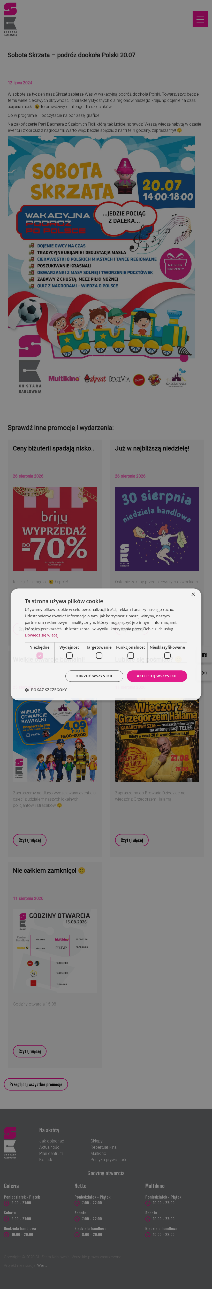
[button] (46, 690)
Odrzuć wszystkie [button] (94, 675)
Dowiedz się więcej (41, 635)
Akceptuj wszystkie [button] (157, 675)
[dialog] (106, 644)
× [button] (193, 594)
